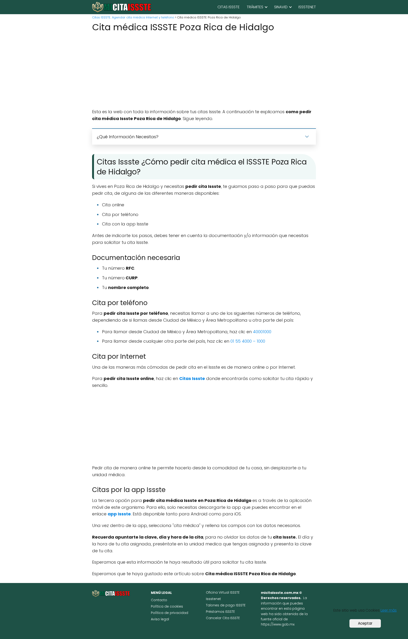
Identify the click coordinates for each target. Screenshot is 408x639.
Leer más (389, 610)
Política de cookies (167, 606)
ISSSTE (241, 605)
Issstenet (213, 598)
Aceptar (365, 623)
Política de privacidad (169, 612)
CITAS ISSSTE (228, 7)
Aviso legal (160, 619)
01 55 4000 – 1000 (247, 341)
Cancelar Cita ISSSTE (223, 618)
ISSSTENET (307, 7)
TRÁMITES (255, 7)
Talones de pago (221, 605)
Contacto (159, 600)
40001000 (262, 332)
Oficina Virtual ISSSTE (223, 592)
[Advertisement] (204, 71)
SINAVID (281, 7)
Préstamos (215, 611)
